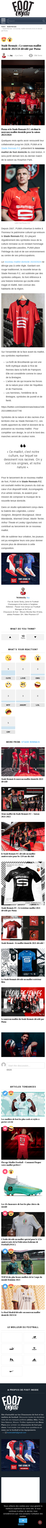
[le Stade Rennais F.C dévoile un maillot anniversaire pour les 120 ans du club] (23, 836)
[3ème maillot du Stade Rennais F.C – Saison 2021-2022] (23, 799)
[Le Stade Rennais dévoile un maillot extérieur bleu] (23, 962)
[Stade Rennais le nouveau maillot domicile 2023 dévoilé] (23, 761)
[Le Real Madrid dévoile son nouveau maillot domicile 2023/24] (23, 1297)
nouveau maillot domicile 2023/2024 (22, 262)
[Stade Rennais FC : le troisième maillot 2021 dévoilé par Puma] (23, 883)
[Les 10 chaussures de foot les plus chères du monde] (23, 1185)
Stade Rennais (30, 742)
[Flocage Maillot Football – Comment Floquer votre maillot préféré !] (23, 1143)
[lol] (11, 1128)
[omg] (9, 39)
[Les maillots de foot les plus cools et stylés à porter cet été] (23, 1104)
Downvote (35, 637)
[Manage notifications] (40, 1522)
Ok (23, 1520)
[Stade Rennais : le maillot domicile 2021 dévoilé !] (23, 928)
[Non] (21, 1524)
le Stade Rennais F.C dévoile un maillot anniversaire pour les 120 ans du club (18, 855)
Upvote (10, 637)
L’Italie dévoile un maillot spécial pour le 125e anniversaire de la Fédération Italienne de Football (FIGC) (21, 1242)
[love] (3, 39)
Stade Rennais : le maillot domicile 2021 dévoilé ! (22, 943)
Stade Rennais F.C (10, 148)
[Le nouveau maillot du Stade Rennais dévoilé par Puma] (23, 1001)
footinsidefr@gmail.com (16, 1432)
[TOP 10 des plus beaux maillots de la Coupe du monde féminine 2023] (23, 1262)
